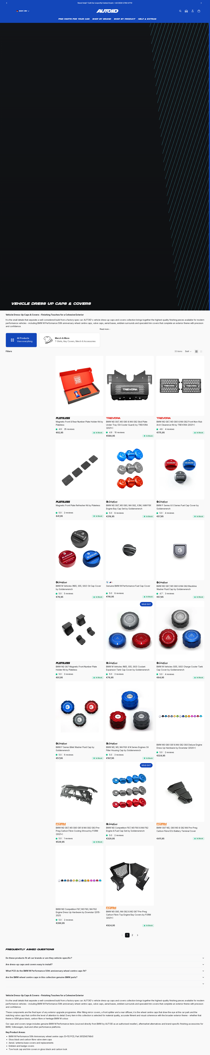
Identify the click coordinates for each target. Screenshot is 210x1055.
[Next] (137, 935)
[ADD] (149, 411)
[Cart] (199, 11)
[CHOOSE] (99, 411)
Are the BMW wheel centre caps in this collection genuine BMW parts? (41, 977)
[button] (188, 351)
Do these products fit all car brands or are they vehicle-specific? (39, 958)
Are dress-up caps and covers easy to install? (29, 964)
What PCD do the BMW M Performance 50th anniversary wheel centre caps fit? (46, 971)
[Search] (180, 11)
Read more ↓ (105, 329)
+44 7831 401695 (122, 3)
